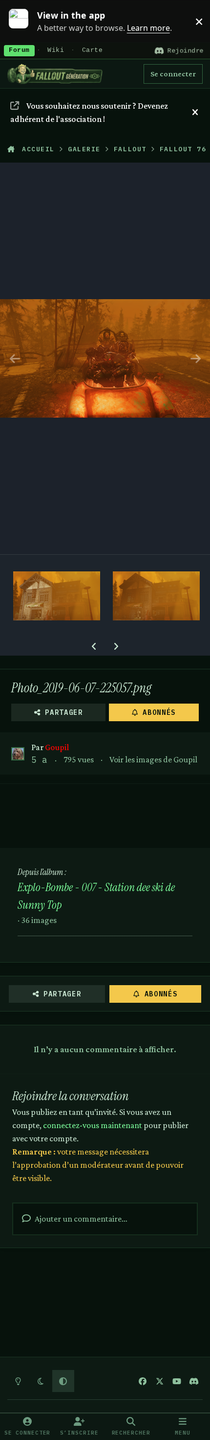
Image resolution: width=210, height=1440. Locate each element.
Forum (19, 50)
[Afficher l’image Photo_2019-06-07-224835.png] (156, 595)
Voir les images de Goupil (153, 759)
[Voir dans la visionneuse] (105, 358)
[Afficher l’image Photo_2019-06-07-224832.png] (56, 595)
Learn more (23, 21)
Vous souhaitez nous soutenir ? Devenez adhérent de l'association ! (89, 112)
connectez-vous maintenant (92, 1125)
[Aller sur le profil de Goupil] (17, 753)
